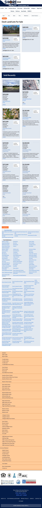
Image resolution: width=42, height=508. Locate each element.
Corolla (2, 8)
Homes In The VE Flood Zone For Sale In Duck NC (29, 295)
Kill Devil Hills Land (6, 396)
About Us (3, 498)
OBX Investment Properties (8, 445)
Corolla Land (5, 362)
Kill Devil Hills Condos (6, 394)
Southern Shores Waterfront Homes (10, 377)
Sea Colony (15, 264)
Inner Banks (23, 11)
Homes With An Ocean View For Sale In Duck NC (7, 334)
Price (20, 15)
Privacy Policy (25, 498)
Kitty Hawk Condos (6, 386)
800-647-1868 (21, 495)
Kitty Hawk (19, 8)
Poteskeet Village (5, 264)
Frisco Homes (5, 424)
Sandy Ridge (31, 264)
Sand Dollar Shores (6, 262)
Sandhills (15, 266)
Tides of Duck (16, 256)
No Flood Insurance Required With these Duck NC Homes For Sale (18, 330)
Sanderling (15, 241)
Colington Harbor (6, 416)
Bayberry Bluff (5, 249)
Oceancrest (15, 253)
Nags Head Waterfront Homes (8, 405)
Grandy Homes (5, 453)
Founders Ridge (16, 259)
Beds (14, 15)
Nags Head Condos (6, 404)
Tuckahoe (15, 252)
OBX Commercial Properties (8, 439)
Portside (31, 258)
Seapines (31, 250)
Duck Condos (5, 369)
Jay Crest (4, 261)
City (9, 15)
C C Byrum (15, 258)
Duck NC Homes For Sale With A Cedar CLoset (6, 308)
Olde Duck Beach (5, 247)
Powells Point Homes (6, 460)
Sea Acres (4, 252)
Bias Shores (4, 253)
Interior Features (35, 15)
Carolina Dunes (32, 244)
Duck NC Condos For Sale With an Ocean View (28, 330)
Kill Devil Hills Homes (6, 392)
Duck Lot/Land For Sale (7, 289)
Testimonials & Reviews (13, 498)
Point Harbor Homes (6, 459)
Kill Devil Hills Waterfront (7, 397)
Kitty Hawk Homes (6, 384)
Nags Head (39, 8)
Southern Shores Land (7, 378)
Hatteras (18, 11)
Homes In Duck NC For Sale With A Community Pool (17, 308)
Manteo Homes (5, 408)
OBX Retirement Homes (7, 436)
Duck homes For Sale (32, 235)
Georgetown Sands (17, 262)
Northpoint (15, 244)
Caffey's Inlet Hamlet (6, 266)
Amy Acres (31, 261)
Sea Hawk (31, 252)
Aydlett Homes (5, 450)
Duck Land (4, 370)
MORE (4, 48)
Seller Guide (4, 354)
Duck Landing (5, 250)
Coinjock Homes (5, 452)
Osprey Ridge (5, 256)
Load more (5, 227)
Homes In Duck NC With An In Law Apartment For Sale (6, 323)
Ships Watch (15, 268)
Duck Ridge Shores (17, 255)
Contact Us (38, 498)
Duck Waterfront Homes (7, 372)
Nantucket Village (33, 255)
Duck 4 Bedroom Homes (7, 270)
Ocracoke (4, 433)
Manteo (12, 11)
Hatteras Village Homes (7, 426)
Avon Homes (5, 421)
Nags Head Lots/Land (7, 402)
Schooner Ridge (32, 249)
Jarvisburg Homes (6, 457)
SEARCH (29, 11)
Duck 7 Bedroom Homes (7, 272)
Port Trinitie (31, 243)
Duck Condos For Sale (17, 286)
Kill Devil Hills (27, 8)
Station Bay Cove (32, 259)
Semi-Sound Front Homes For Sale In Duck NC (29, 338)
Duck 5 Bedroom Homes (18, 270)
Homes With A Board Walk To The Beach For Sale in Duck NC (29, 304)
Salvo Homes (5, 430)
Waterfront (26, 15)
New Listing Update (6, 466)
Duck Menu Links (8, 230)
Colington (33, 8)
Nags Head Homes (6, 400)
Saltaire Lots (15, 249)
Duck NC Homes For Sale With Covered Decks (6, 312)
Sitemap (21, 501)
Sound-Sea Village (6, 243)
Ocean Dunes (16, 250)
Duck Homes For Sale (6, 282)
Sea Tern (15, 243)
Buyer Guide (5, 356)
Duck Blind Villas (5, 255)
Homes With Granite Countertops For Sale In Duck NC (17, 316)
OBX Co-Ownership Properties (8, 441)
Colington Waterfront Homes (8, 418)
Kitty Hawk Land (5, 388)
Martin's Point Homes (6, 381)
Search (4, 18)
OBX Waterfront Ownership (8, 443)
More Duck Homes (33, 266)
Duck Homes (5, 367)
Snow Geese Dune (6, 246)
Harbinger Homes (6, 455)
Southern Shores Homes (7, 375)
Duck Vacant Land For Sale (7, 237)
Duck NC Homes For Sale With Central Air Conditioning (6, 299)
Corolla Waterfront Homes (8, 364)
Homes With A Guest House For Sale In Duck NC (29, 316)
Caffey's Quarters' (6, 259)
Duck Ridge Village (33, 256)
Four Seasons (5, 258)
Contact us (4, 468)
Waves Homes (5, 431)
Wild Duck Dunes (5, 244)
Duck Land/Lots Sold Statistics (19, 275)
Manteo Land (5, 412)
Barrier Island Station (17, 261)
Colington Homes (6, 415)
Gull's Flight (31, 241)
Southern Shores (12, 8)
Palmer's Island (5, 241)
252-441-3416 (20, 493)
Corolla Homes (5, 359)
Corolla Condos (5, 361)
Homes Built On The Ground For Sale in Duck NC (17, 295)
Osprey (14, 246)
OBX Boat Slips (5, 438)
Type (4, 15)
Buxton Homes (5, 423)
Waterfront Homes (6, 389)
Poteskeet (31, 262)
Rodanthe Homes (6, 428)
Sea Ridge (31, 246)
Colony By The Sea (33, 253)
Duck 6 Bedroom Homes (34, 270)
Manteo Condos (5, 410)
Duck (6, 8)
